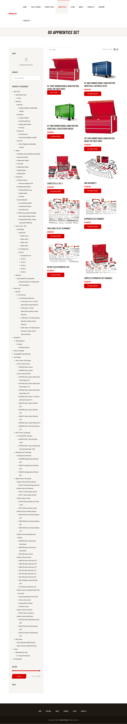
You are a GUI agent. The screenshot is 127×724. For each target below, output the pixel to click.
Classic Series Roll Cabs (24, 374)
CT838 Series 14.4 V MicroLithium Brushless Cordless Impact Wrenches (30, 321)
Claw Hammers (23, 134)
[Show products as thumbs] (114, 49)
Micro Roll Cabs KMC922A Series (26, 643)
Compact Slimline (24, 118)
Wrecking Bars (21, 174)
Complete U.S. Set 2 (55, 183)
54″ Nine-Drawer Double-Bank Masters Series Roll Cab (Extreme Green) (62, 127)
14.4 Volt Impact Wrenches (26, 298)
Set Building (20, 229)
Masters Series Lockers (24, 498)
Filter (19, 676)
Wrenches (18, 275)
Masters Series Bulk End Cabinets (26, 482)
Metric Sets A (24, 236)
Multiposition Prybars (23, 160)
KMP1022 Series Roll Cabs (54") (28, 561)
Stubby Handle (23, 193)
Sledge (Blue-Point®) (25, 124)
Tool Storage (17, 357)
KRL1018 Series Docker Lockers (28, 508)
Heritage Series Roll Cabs (24, 456)
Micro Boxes (19, 639)
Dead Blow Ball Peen (24, 121)
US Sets (21, 252)
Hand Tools (17, 92)
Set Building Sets (24, 249)
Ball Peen (20, 105)
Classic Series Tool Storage (23, 360)
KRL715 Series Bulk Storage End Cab (29, 485)
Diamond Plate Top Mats (26, 603)
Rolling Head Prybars (23, 167)
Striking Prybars (21, 170)
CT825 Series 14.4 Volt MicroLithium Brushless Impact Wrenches (29, 311)
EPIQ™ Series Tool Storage (23, 433)
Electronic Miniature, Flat (26, 183)
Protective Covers (24, 606)
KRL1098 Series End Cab (26, 554)
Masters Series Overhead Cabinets (27, 511)
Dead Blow (20, 114)
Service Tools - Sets (21, 226)
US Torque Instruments (23, 656)
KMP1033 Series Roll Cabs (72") (28, 567)
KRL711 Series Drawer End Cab (27, 495)
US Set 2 (23, 259)
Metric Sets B (24, 239)
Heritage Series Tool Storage (23, 452)
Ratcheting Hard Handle (23, 187)
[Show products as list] (117, 49)
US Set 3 (23, 262)
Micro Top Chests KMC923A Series (27, 646)
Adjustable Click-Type (21, 652)
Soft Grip (21, 128)
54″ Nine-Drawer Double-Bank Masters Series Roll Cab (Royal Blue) (99, 84)
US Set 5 (23, 269)
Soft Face (20, 141)
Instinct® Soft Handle (25, 206)
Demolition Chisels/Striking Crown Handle (28, 154)
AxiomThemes (64, 720)
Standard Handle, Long (25, 190)
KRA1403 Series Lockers (26, 367)
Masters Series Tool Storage (23, 479)
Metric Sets (22, 233)
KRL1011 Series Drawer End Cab (28, 492)
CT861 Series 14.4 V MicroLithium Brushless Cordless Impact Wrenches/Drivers (30, 331)
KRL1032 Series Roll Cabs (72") (28, 570)
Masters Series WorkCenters (25, 616)
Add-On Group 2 (90, 183)
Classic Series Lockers (23, 364)
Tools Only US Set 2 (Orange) (58, 228)
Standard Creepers (24, 347)
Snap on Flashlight (19, 351)
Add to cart (54, 92)
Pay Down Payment (92, 93)
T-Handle (21, 196)
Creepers (19, 344)
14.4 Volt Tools (21, 295)
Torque (16, 649)
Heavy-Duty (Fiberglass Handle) (28, 137)
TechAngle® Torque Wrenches (22, 354)
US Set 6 (23, 272)
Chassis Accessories (25, 600)
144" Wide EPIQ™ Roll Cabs (24, 436)
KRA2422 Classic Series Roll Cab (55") (29, 423)
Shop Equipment (20, 341)
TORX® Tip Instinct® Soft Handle (26, 213)
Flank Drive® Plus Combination (26, 278)
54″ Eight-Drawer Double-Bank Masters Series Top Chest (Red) (63, 87)
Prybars (18, 151)
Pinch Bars (20, 164)
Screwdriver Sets (23, 210)
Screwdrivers (19, 177)
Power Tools (17, 288)
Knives (19, 98)
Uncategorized (18, 659)
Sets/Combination (22, 200)
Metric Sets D (24, 246)
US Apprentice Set (26, 256)
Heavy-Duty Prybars (22, 157)
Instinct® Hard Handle (25, 203)
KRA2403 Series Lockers (26, 370)
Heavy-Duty (20, 131)
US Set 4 (23, 265)
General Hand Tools (21, 95)
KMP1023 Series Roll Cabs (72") (28, 564)
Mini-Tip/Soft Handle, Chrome (27, 216)
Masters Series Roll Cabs (24, 557)
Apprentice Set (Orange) (94, 218)
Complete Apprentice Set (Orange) (98, 278)
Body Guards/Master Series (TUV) (28, 597)
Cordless (18, 292)
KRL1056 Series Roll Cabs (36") (28, 577)
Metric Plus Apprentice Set (58, 267)
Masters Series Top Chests (24, 610)
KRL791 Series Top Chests (26, 613)
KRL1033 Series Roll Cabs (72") (28, 574)
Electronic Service (22, 180)
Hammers (18, 101)
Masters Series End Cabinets (25, 488)
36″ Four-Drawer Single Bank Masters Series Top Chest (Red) (99, 139)
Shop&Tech (17, 337)
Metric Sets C (24, 242)
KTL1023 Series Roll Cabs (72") (28, 587)
